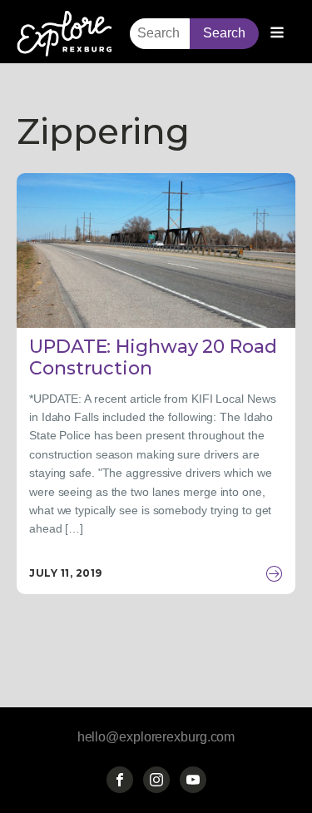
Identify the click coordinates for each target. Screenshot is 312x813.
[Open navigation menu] (277, 34)
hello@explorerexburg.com (156, 737)
